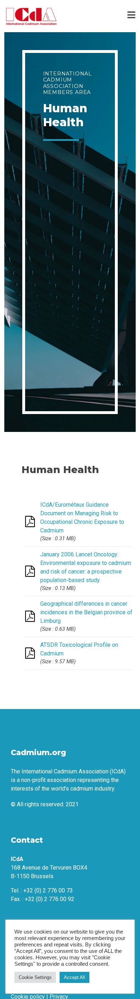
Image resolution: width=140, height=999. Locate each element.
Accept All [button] (74, 977)
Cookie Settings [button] (35, 977)
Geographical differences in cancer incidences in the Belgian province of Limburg (86, 612)
